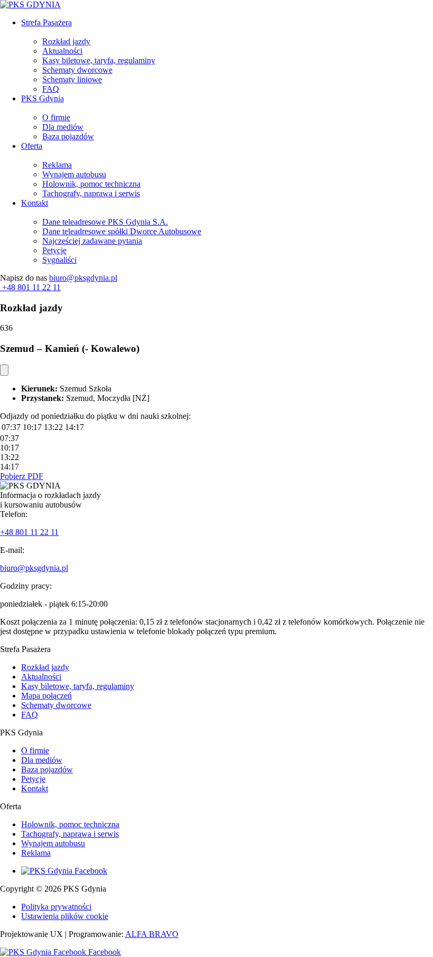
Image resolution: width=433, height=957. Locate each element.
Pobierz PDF (21, 476)
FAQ (50, 88)
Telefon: (13, 514)
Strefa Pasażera (46, 22)
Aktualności (62, 50)
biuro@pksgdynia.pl (83, 277)
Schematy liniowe (72, 79)
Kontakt (34, 202)
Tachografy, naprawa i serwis (91, 193)
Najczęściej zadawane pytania (92, 240)
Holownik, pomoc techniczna (91, 183)
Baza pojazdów (68, 136)
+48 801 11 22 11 (29, 532)
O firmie (56, 117)
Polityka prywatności (56, 906)
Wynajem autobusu (74, 174)
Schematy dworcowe (77, 69)
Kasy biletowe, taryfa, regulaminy (98, 60)
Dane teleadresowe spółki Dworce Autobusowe (121, 231)
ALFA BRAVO (151, 934)
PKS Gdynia (42, 98)
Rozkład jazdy (66, 41)
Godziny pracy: (26, 585)
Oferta (31, 145)
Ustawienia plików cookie (64, 916)
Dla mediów (62, 126)
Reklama (57, 164)
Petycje (54, 250)
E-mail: (12, 550)
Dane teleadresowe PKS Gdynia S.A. (105, 221)
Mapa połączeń (46, 695)
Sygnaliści (59, 259)
